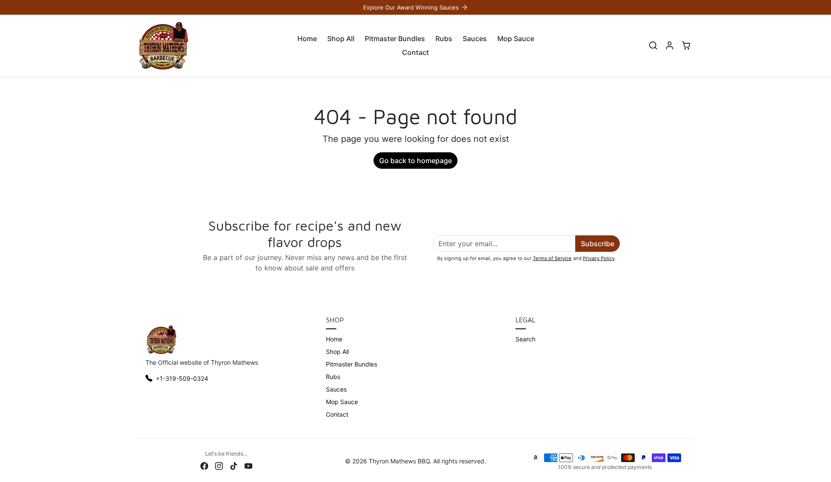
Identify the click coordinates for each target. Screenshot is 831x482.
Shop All (340, 38)
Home (307, 38)
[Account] (669, 45)
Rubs (443, 38)
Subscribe (597, 243)
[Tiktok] (233, 465)
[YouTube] (248, 465)
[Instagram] (219, 465)
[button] (653, 45)
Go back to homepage (415, 160)
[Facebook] (204, 465)
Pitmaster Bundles (395, 38)
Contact (415, 52)
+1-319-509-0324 (182, 378)
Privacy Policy (599, 258)
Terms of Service (552, 258)
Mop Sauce (515, 38)
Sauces (475, 38)
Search (525, 339)
